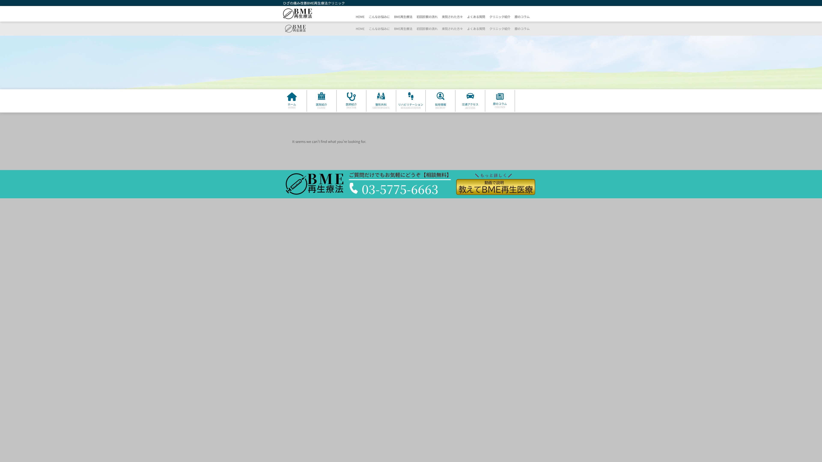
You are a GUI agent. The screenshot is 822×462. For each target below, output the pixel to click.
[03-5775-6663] (354, 188)
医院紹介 (321, 104)
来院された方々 (452, 16)
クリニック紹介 (499, 16)
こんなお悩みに (379, 16)
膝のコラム (522, 16)
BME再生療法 (403, 16)
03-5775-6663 (400, 188)
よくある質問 (476, 16)
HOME (360, 16)
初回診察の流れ (427, 16)
